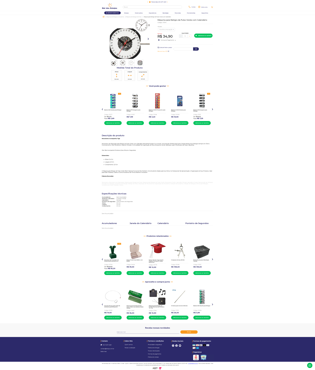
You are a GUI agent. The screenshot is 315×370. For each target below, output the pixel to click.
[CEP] (165, 47)
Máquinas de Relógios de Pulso (134, 16)
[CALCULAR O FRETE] (196, 49)
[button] (102, 109)
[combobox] (152, 7)
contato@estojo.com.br (107, 348)
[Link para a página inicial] (103, 17)
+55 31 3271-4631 (107, 345)
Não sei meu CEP (163, 51)
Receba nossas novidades (157, 328)
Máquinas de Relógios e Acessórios (115, 16)
